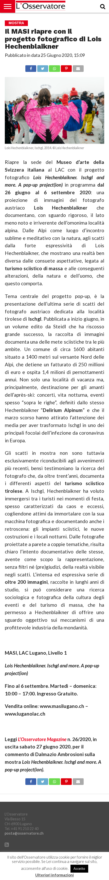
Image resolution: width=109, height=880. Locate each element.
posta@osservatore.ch (24, 833)
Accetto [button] (79, 868)
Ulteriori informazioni (54, 875)
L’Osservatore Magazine (42, 739)
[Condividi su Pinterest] (66, 67)
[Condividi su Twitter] (42, 67)
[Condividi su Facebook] (30, 67)
